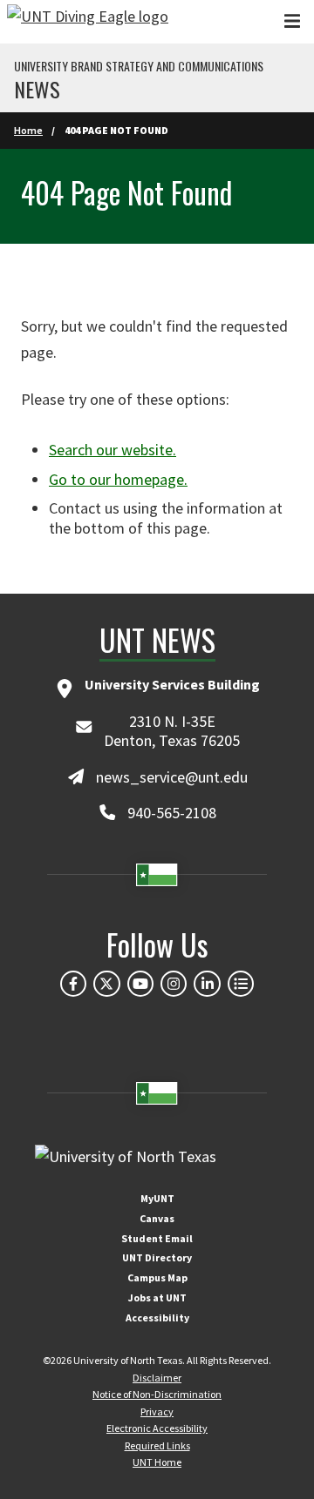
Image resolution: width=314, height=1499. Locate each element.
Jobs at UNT (157, 1297)
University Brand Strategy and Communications (138, 66)
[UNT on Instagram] (173, 984)
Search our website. (112, 450)
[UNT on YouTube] (140, 984)
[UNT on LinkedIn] (207, 984)
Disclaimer (157, 1377)
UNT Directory (157, 1257)
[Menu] (292, 21)
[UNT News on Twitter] (106, 984)
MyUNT (157, 1198)
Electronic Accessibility (157, 1428)
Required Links (157, 1445)
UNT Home (157, 1462)
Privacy (157, 1411)
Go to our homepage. (118, 479)
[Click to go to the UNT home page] (87, 21)
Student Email (157, 1238)
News (37, 88)
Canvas (157, 1218)
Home (28, 130)
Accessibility (157, 1317)
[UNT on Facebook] (73, 984)
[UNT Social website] (241, 984)
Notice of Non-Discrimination (157, 1394)
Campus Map (157, 1277)
